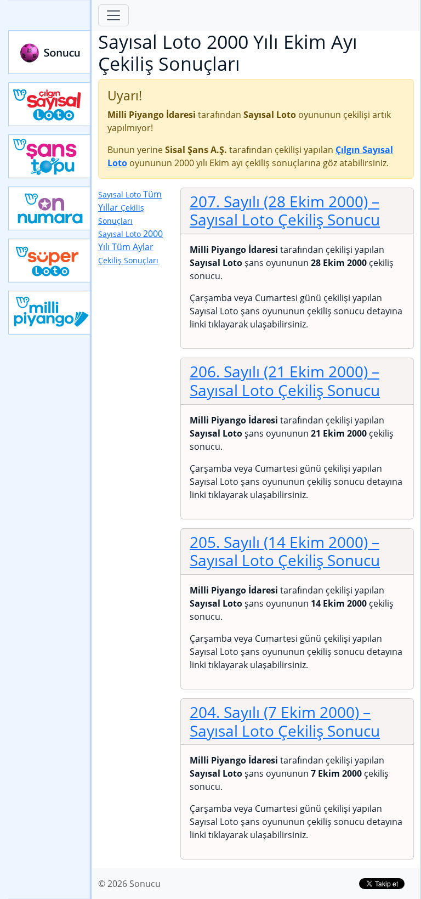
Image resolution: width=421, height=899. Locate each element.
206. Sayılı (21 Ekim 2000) (285, 380)
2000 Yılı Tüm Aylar (130, 246)
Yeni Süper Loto (50, 260)
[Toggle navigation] (113, 15)
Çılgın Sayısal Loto (50, 104)
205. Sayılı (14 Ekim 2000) (285, 551)
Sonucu (50, 52)
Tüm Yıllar (130, 207)
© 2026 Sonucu (129, 884)
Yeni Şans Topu (50, 156)
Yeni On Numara (50, 208)
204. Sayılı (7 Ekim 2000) (285, 721)
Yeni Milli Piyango (50, 313)
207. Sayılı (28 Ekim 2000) (285, 210)
